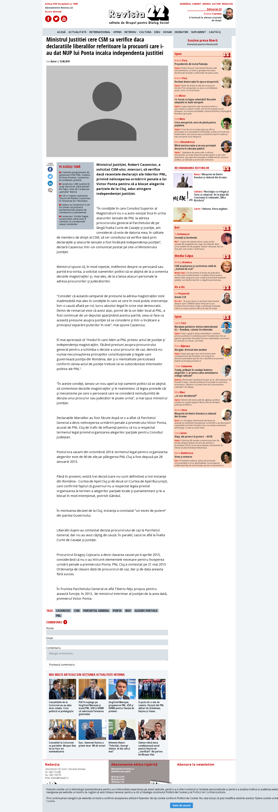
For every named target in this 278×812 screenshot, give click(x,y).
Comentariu (53, 648)
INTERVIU (130, 32)
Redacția (227, 4)
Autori (216, 4)
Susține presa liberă (202, 42)
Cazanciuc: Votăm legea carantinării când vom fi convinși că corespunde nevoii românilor (73, 220)
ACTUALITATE (77, 32)
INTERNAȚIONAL (99, 32)
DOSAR (167, 32)
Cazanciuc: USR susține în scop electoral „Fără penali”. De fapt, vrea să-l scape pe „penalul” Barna (74, 187)
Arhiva (206, 4)
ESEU (157, 32)
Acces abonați (53, 11)
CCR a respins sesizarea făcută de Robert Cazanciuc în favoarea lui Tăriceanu (74, 198)
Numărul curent (190, 4)
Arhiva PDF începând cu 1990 (61, 4)
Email (49, 638)
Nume (50, 628)
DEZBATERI (181, 32)
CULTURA (145, 32)
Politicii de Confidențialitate (209, 792)
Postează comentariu (62, 664)
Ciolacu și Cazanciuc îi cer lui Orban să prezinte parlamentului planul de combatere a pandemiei (74, 208)
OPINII (117, 32)
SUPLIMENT (198, 32)
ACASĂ (61, 32)
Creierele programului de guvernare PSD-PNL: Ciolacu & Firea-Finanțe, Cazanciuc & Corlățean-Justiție (74, 176)
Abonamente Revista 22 (59, 7)
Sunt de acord (181, 805)
